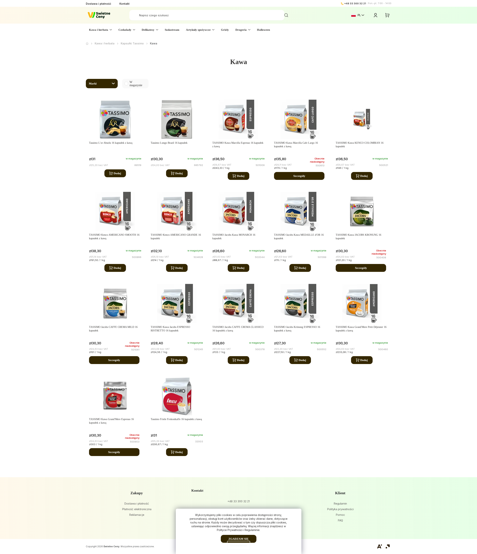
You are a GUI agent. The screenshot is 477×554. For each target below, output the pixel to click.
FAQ (340, 520)
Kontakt (124, 3)
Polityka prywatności (340, 509)
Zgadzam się (238, 538)
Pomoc (340, 515)
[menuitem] (100, 29)
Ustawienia (238, 545)
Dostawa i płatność (98, 3)
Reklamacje (136, 515)
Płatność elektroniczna (136, 509)
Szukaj (286, 15)
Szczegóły (299, 175)
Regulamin (340, 503)
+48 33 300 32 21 (355, 3)
